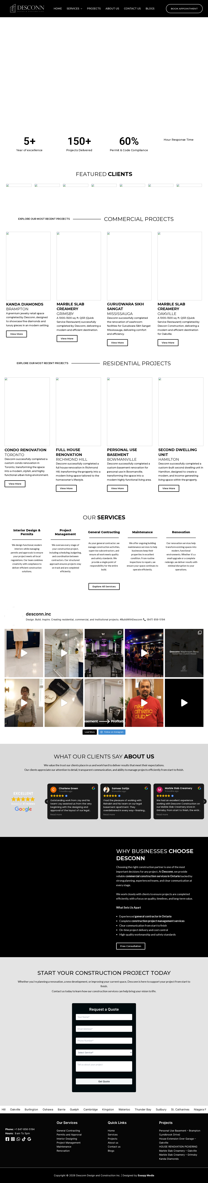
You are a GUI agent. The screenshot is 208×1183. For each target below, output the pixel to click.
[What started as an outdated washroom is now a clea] (64, 653)
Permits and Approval (69, 1134)
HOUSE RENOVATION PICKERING (178, 1146)
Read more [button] (56, 814)
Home (58, 8)
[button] (80, 9)
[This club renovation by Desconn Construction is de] (104, 653)
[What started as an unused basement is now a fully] (104, 703)
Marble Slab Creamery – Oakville (178, 1150)
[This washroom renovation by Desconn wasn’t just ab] (184, 653)
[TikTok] (24, 1139)
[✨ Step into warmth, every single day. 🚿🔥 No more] (24, 653)
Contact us (132, 8)
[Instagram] (13, 1139)
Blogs (150, 8)
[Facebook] (7, 1139)
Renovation (63, 1150)
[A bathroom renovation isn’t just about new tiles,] (64, 703)
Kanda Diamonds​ (169, 1158)
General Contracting (68, 1130)
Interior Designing (67, 1138)
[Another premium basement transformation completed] (184, 703)
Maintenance (64, 1146)
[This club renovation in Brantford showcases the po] (144, 653)
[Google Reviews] (29, 1139)
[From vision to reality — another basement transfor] (144, 703)
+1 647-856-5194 (24, 1129)
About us (112, 8)
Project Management (69, 1142)
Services (73, 8)
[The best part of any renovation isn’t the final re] (24, 703)
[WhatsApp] (18, 1139)
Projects (94, 8)
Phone (9, 1129)
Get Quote (104, 1081)
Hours (9, 1133)
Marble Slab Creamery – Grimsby (178, 1154)
